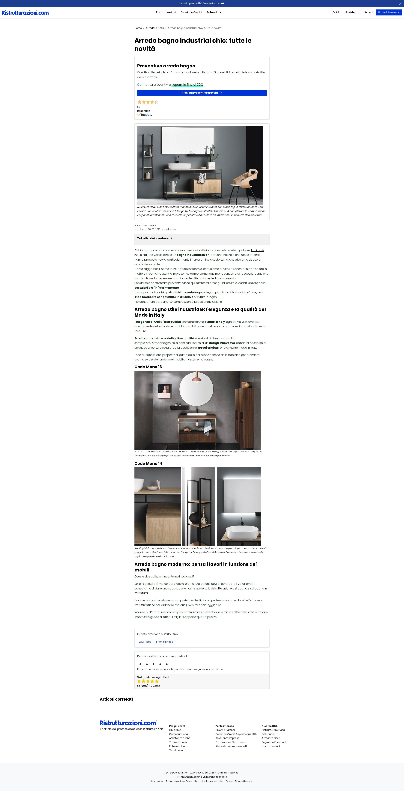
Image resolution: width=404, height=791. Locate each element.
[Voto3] (154, 664)
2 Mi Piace (145, 642)
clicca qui (188, 283)
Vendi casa (176, 750)
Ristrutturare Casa (273, 730)
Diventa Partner (225, 730)
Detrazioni (268, 734)
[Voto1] (140, 664)
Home (138, 28)
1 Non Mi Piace (164, 642)
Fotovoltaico (215, 12)
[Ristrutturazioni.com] (25, 12)
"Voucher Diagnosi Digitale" (239, 781)
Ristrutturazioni (166, 12)
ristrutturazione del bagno (229, 588)
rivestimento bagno (200, 359)
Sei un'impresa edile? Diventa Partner (200, 3)
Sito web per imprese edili (231, 746)
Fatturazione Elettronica (230, 742)
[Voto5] (167, 664)
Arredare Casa (155, 28)
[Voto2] (147, 664)
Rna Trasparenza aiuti (212, 781)
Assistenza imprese (227, 738)
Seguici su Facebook (274, 742)
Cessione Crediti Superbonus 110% (236, 734)
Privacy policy (156, 781)
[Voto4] (160, 664)
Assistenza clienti (179, 738)
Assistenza (352, 12)
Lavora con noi (271, 746)
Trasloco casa (178, 742)
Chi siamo (175, 730)
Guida (336, 12)
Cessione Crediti (191, 12)
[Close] (400, 4)
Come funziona (178, 734)
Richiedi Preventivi (389, 12)
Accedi (368, 12)
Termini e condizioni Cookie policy (182, 781)
